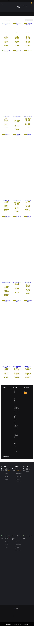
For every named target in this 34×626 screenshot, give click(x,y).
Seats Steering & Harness (16, 430)
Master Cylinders (16, 407)
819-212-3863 (25, 5)
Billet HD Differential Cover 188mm (17, 367)
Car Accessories (16, 427)
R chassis (15, 419)
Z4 (14, 402)
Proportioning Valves (16, 408)
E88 (14, 398)
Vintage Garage (16, 451)
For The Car (15, 426)
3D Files (15, 443)
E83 (14, 397)
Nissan (14, 417)
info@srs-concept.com (25, 6)
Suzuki (14, 441)
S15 (14, 423)
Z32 (14, 424)
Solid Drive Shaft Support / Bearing (17, 117)
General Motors (16, 411)
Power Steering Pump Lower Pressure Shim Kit (6, 367)
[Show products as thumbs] (1, 20)
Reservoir (15, 409)
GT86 (14, 446)
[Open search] (29, 10)
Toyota (15, 445)
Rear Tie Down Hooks (28, 200)
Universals (15, 450)
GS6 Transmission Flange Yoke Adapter (17, 201)
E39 (14, 393)
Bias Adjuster (15, 405)
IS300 (15, 447)
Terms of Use (18, 624)
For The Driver (16, 434)
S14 (14, 422)
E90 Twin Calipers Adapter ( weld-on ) (17, 32)
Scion (14, 436)
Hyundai (15, 415)
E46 (14, 394)
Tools (14, 444)
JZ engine (15, 449)
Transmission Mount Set (6, 200)
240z (14, 418)
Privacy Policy (26, 624)
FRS (14, 437)
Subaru (15, 438)
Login (13, 0)
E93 (14, 400)
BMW (14, 390)
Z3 (14, 401)
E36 (14, 392)
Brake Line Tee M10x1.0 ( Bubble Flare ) (6, 117)
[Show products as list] (2, 20)
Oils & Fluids (15, 428)
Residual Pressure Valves (17, 410)
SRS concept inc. (8, 624)
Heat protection (16, 414)
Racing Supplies (16, 425)
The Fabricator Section (17, 442)
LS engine (15, 413)
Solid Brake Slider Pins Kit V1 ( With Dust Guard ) (28, 32)
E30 (14, 391)
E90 (14, 399)
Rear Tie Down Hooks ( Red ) (17, 282)
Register (9, 0)
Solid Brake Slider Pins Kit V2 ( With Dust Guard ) (6, 283)
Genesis (15, 416)
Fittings (15, 406)
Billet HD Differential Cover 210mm (27, 367)
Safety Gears (16, 435)
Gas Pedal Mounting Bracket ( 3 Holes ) (6, 32)
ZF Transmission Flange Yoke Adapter (28, 117)
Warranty (22, 624)
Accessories (15, 389)
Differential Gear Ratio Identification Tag (28, 283)
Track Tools (15, 433)
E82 (14, 396)
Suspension (15, 432)
